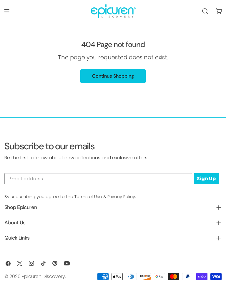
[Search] (205, 11)
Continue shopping (113, 76)
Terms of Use (88, 197)
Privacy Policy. (121, 197)
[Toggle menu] (7, 11)
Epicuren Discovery (43, 276)
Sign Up (206, 178)
